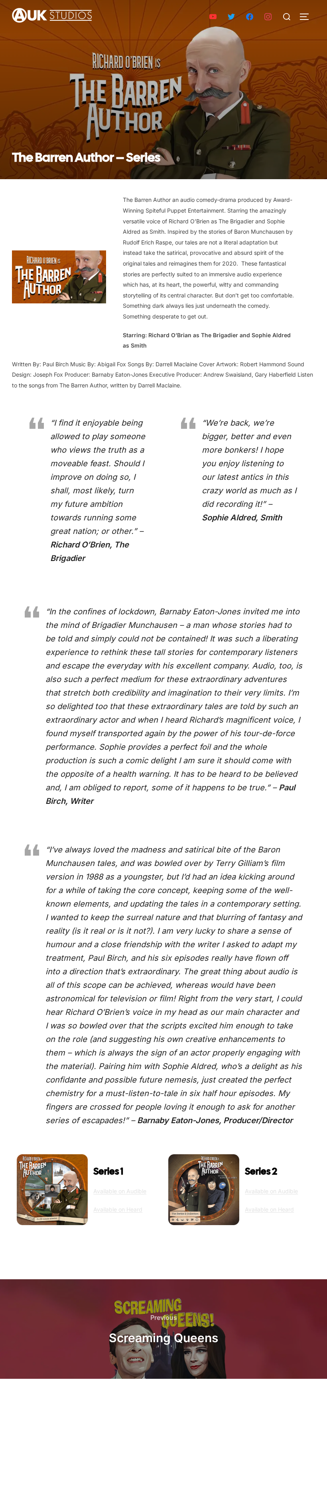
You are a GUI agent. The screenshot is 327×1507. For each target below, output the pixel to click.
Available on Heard (117, 1209)
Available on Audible (119, 1191)
